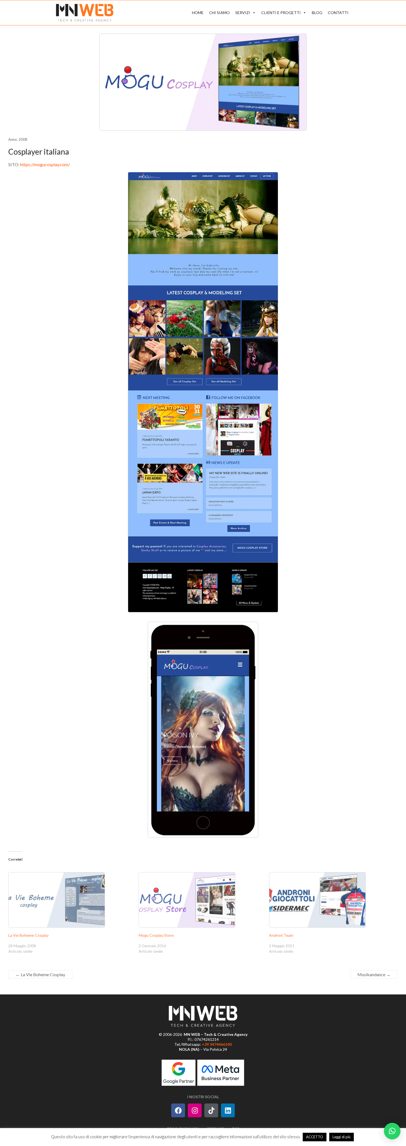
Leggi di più (341, 1137)
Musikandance (374, 974)
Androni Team (281, 935)
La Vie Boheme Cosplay (28, 935)
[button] (392, 1131)
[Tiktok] (211, 1110)
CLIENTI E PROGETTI (281, 12)
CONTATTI (338, 12)
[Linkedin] (228, 1110)
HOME (198, 12)
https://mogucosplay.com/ (45, 164)
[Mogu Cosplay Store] (201, 900)
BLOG (317, 12)
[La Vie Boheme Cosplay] (70, 900)
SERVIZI (242, 12)
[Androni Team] (331, 900)
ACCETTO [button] (314, 1137)
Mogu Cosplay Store (156, 935)
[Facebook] (178, 1110)
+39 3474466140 (217, 1044)
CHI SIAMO (219, 12)
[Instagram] (195, 1110)
